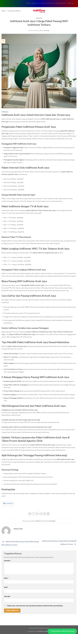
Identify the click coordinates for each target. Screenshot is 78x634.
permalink (52, 521)
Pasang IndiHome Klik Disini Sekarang (62, 631)
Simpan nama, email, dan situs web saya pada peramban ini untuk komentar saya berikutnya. (35, 606)
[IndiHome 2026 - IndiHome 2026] (39, 11)
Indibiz (4, 11)
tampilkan (9, 503)
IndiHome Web (33, 628)
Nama (6, 578)
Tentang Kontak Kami (13, 11)
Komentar (7, 561)
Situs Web (7, 596)
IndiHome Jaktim (44, 628)
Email (6, 587)
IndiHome (39, 18)
